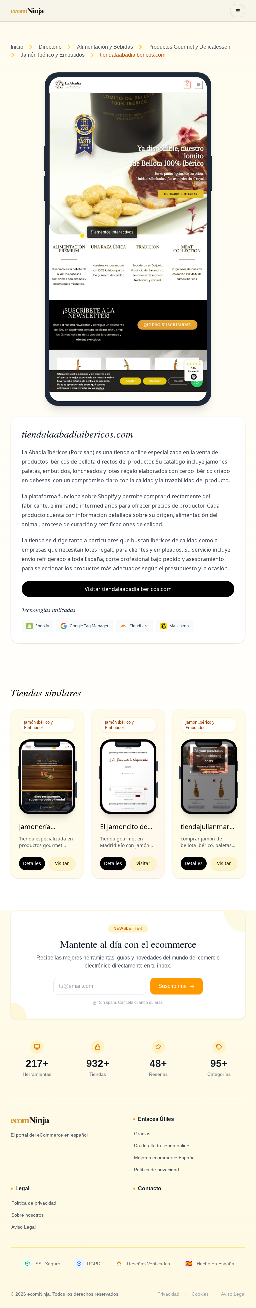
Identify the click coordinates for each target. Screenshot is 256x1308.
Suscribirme (173, 986)
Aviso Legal (233, 1294)
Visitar (62, 863)
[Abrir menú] (237, 10)
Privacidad (168, 1294)
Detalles (32, 863)
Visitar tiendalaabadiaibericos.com (128, 589)
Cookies (200, 1294)
